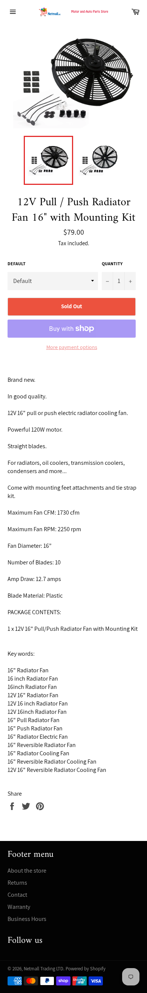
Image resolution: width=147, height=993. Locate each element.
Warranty (19, 907)
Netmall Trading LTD (43, 968)
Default (17, 263)
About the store (27, 871)
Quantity (112, 263)
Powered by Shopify (86, 968)
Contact (17, 895)
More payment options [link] (71, 347)
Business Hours (27, 919)
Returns (17, 883)
